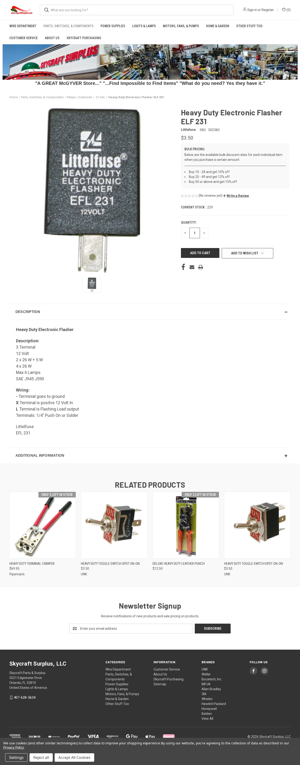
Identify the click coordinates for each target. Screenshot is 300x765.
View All (207, 718)
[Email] (192, 267)
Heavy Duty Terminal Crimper (32, 564)
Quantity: (189, 222)
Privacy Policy (13, 747)
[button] (236, 196)
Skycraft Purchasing (84, 38)
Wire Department (22, 26)
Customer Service (23, 38)
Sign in (252, 10)
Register (268, 10)
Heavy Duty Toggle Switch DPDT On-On (253, 564)
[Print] (200, 267)
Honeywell (209, 709)
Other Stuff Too (249, 26)
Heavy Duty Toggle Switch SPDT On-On (110, 564)
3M (204, 694)
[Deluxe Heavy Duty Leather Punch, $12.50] (186, 525)
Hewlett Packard (214, 704)
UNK (205, 669)
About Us (52, 38)
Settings (16, 757)
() (288, 10)
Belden (207, 714)
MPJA (206, 684)
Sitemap (160, 684)
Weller (206, 674)
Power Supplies (113, 26)
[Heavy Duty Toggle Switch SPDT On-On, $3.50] (114, 525)
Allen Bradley (211, 689)
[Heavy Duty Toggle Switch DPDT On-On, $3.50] (257, 525)
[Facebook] (183, 267)
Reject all (41, 757)
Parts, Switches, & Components (68, 26)
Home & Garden (217, 26)
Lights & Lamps (144, 26)
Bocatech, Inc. (212, 679)
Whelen (207, 699)
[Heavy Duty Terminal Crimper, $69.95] (42, 525)
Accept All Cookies (74, 757)
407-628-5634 (24, 697)
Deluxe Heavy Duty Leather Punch (179, 564)
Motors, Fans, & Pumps (181, 26)
